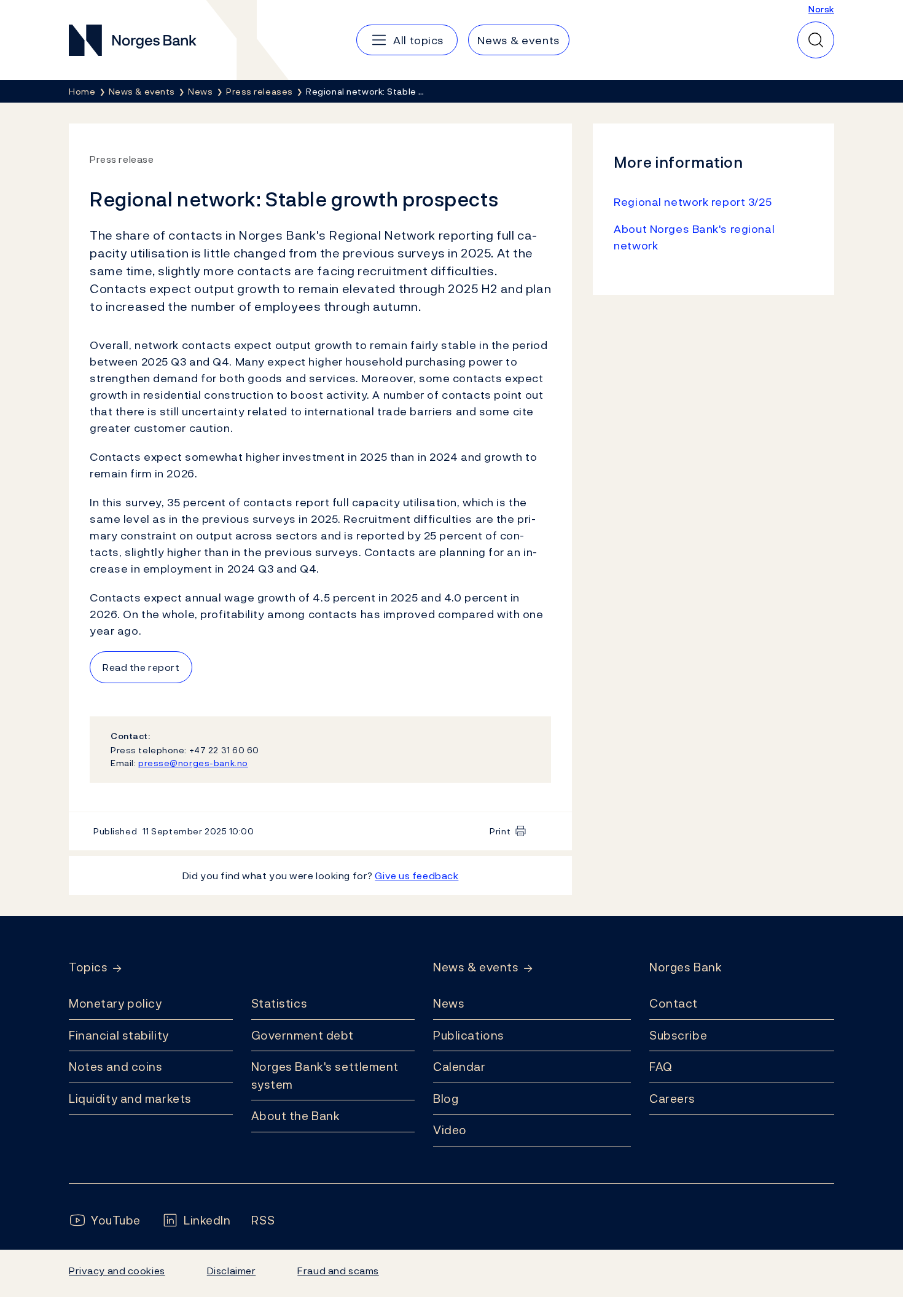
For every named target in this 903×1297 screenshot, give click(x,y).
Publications (468, 1035)
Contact (673, 1003)
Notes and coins (115, 1066)
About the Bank (295, 1115)
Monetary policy (115, 1003)
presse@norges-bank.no (193, 762)
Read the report (141, 667)
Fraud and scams (337, 1270)
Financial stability (119, 1035)
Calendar (459, 1066)
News (448, 1003)
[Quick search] (815, 40)
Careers (672, 1098)
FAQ (661, 1066)
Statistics (279, 1003)
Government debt (302, 1035)
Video (450, 1129)
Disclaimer (231, 1270)
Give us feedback (416, 875)
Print (500, 831)
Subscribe (678, 1035)
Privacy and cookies (117, 1270)
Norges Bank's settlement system (325, 1075)
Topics (88, 967)
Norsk (821, 8)
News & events (475, 967)
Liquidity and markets (130, 1098)
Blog (445, 1098)
